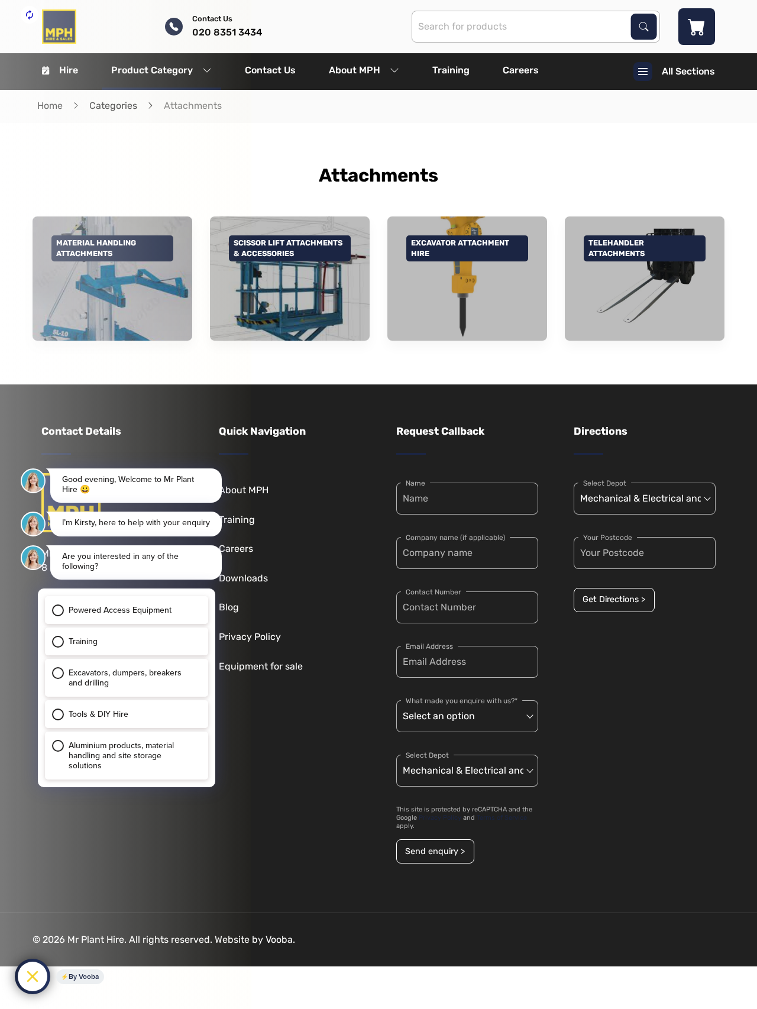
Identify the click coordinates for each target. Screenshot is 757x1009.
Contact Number (433, 592)
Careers (521, 70)
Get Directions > (614, 599)
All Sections (688, 71)
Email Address (429, 646)
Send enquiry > (435, 851)
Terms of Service (502, 818)
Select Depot (427, 755)
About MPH (354, 70)
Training (451, 70)
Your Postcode (607, 537)
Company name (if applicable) (455, 537)
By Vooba (84, 976)
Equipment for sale (261, 666)
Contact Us (270, 70)
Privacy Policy (440, 818)
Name (415, 483)
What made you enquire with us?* (461, 701)
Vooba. (280, 939)
